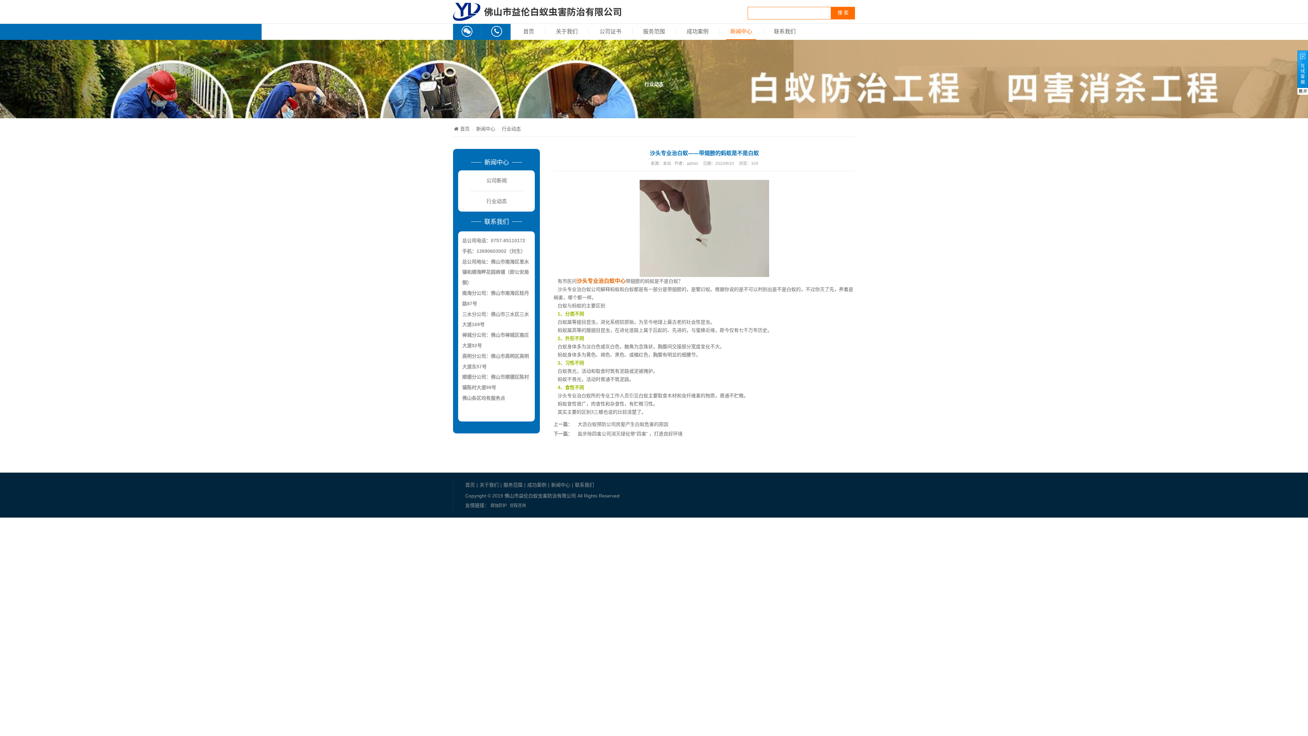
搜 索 (843, 12)
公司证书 (610, 31)
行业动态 (511, 129)
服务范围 (654, 31)
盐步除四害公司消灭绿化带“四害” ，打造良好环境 (630, 433)
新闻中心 (741, 31)
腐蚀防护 (498, 505)
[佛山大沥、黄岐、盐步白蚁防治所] (537, 17)
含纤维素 (691, 395)
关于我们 (567, 31)
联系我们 (785, 31)
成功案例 (697, 31)
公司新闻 (496, 180)
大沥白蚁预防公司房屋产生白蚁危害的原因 (623, 424)
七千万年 (748, 330)
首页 (528, 31)
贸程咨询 (518, 505)
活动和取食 (593, 371)
